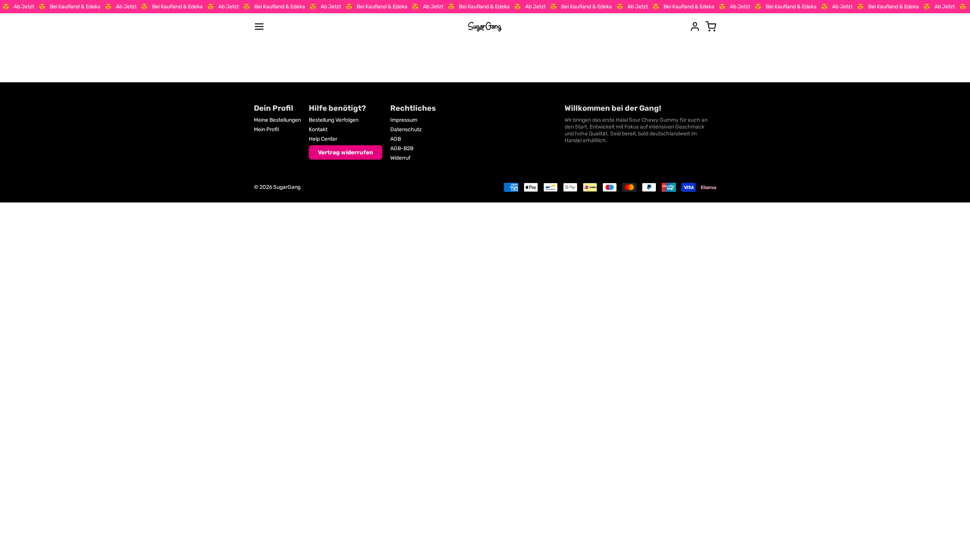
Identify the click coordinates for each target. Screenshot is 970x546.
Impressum (403, 120)
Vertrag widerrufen (345, 152)
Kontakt (318, 129)
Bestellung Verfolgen (333, 120)
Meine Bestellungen (277, 120)
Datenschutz (406, 129)
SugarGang (286, 187)
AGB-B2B (401, 148)
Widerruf (400, 158)
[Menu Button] (259, 26)
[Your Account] (695, 26)
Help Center (323, 139)
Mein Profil (266, 129)
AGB (395, 139)
